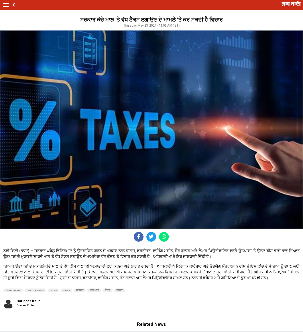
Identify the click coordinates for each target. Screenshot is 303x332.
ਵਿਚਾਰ (119, 290)
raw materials (35, 290)
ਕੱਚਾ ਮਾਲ (94, 290)
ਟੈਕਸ (107, 290)
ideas (66, 290)
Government (13, 290)
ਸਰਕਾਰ (79, 290)
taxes (53, 290)
